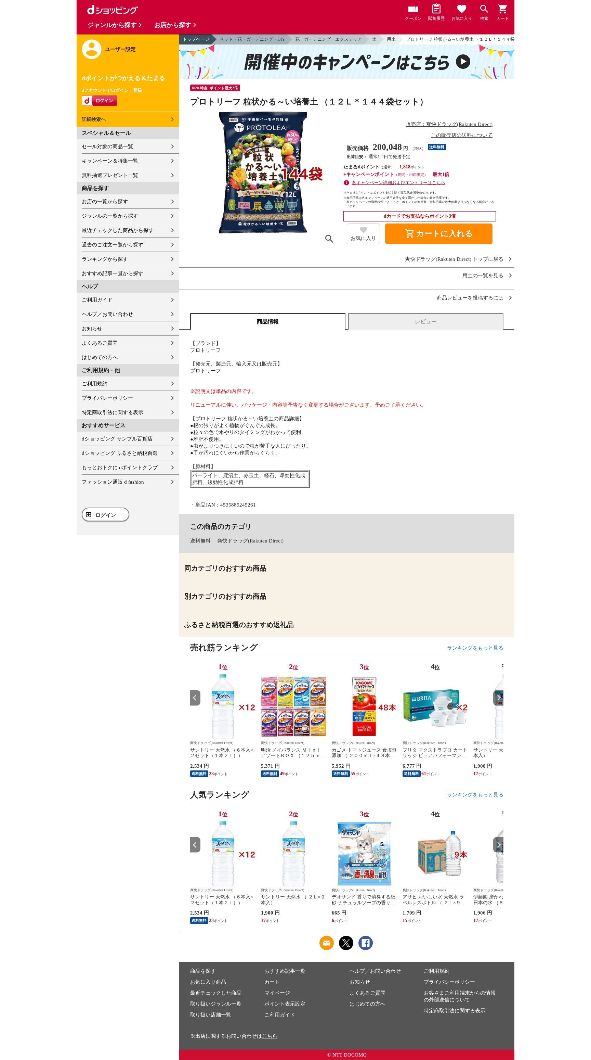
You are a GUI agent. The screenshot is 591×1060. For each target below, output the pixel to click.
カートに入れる (439, 234)
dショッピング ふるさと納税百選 (120, 453)
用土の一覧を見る (482, 275)
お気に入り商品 (208, 982)
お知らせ (92, 328)
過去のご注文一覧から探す (112, 244)
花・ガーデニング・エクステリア (328, 39)
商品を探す (203, 971)
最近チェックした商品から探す (118, 230)
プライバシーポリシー (107, 398)
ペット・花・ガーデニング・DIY (252, 39)
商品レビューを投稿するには (470, 298)
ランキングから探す (105, 259)
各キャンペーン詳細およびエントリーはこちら (398, 182)
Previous (195, 697)
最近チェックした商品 (215, 993)
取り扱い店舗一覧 (210, 1015)
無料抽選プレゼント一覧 (110, 175)
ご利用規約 (94, 383)
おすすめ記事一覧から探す (112, 273)
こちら (269, 1036)
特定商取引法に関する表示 (112, 412)
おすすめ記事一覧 (284, 971)
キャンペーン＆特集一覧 (110, 161)
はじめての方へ (100, 357)
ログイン (105, 515)
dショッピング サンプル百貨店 (117, 439)
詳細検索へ (94, 119)
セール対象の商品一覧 (107, 146)
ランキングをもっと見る (475, 648)
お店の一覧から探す (105, 201)
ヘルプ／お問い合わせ (107, 314)
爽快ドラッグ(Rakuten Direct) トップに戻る (454, 259)
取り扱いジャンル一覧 (215, 1004)
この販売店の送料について (461, 135)
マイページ (277, 993)
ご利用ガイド (97, 300)
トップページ (196, 39)
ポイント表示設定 (284, 1004)
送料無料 (200, 541)
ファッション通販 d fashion (113, 482)
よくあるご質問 (100, 343)
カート (272, 982)
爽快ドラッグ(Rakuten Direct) (250, 541)
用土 (391, 39)
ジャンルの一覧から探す (110, 216)
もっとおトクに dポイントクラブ (120, 467)
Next (498, 697)
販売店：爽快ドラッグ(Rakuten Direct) (449, 124)
